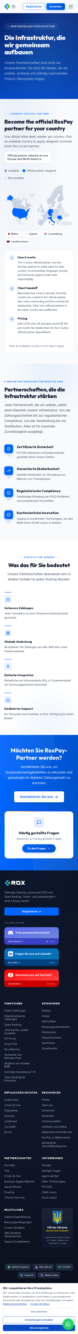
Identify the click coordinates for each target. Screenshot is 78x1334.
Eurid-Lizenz (49, 1197)
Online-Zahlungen (15, 1010)
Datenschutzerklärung (17, 1216)
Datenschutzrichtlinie (15, 1303)
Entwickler (48, 1115)
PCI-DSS (47, 1186)
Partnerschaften (51, 1121)
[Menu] (71, 6)
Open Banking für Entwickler (14, 1079)
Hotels (46, 1016)
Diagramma (11, 1110)
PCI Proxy (10, 1038)
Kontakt (46, 1165)
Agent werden (50, 1176)
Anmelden (55, 6)
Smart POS (10, 1044)
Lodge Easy (11, 1099)
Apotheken (48, 1042)
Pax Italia (9, 1165)
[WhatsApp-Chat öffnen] (68, 1324)
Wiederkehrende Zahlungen (14, 1017)
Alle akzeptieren (39, 1327)
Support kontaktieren (17, 1241)
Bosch (8, 1132)
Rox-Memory (12, 1049)
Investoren (48, 1110)
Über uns (47, 1105)
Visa (6, 1170)
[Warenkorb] (13, 6)
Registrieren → (31, 911)
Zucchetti (9, 1126)
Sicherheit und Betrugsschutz (13, 1056)
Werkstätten (49, 1021)
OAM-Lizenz (49, 1192)
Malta (14, 233)
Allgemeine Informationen (57, 1132)
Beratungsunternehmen (56, 1026)
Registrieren (34, 6)
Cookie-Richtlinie (14, 1227)
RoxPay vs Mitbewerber (56, 1137)
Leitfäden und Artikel (54, 1126)
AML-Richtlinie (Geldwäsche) (12, 1234)
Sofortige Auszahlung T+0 (20, 1071)
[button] (41, 207)
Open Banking (12, 1024)
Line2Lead (10, 1121)
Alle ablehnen (39, 1311)
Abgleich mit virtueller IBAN (17, 1065)
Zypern (33, 233)
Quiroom (9, 1115)
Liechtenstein (19, 241)
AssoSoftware (12, 1186)
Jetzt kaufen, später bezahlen (16, 1031)
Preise (46, 1099)
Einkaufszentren (51, 1037)
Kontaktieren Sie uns (39, 796)
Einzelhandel (49, 1048)
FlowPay (9, 1192)
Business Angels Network (19, 1181)
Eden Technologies (53, 1181)
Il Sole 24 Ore (12, 1105)
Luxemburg (55, 233)
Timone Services (14, 1197)
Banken (46, 1010)
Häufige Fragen (51, 1170)
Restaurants (49, 1032)
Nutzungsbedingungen (18, 1222)
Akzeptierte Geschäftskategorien (54, 1144)
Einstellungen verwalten (39, 1319)
